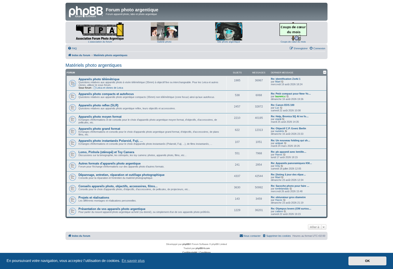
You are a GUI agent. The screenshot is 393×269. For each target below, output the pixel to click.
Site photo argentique (228, 41)
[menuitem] (72, 48)
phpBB (186, 244)
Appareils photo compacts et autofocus (106, 94)
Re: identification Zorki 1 (285, 78)
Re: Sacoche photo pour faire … (290, 185)
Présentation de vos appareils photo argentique (111, 209)
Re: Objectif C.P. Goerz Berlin (288, 128)
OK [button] (367, 261)
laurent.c (280, 96)
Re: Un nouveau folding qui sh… (290, 140)
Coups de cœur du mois (293, 41)
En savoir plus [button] (133, 261)
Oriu (277, 165)
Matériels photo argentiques (94, 65)
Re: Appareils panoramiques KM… (291, 163)
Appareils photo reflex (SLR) (98, 105)
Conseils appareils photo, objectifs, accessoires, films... (118, 186)
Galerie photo (164, 41)
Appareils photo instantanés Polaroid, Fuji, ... (110, 140)
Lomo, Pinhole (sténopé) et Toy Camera (106, 152)
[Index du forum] (86, 11)
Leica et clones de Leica (109, 87)
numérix (279, 131)
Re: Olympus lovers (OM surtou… (291, 208)
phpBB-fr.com (203, 248)
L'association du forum (100, 41)
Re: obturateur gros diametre (288, 197)
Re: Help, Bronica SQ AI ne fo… (290, 116)
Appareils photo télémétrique (98, 79)
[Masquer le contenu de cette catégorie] (324, 72)
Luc (277, 107)
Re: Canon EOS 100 (282, 105)
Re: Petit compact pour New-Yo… (291, 93)
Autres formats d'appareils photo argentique (109, 163)
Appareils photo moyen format (99, 116)
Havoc (278, 154)
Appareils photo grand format (99, 128)
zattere (279, 211)
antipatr (279, 143)
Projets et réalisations (93, 197)
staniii (278, 119)
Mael (277, 81)
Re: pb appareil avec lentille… (288, 151)
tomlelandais (282, 188)
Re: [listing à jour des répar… (288, 174)
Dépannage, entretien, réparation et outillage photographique (121, 175)
